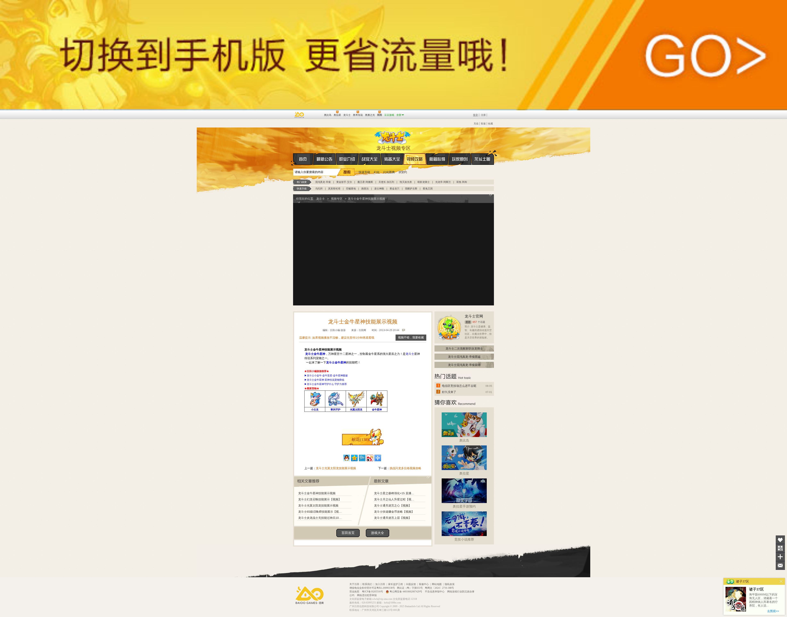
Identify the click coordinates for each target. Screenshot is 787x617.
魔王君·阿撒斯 (365, 182)
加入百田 (380, 584)
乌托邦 (319, 188)
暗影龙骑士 (423, 182)
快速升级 (364, 172)
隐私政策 (450, 584)
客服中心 (424, 584)
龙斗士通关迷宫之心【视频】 (392, 505)
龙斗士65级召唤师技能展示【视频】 (321, 511)
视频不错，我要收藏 (411, 337)
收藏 (490, 123)
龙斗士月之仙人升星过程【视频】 (395, 499)
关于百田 (354, 584)
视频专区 (336, 198)
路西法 (365, 188)
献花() (360, 439)
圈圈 (468, 322)
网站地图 (437, 584)
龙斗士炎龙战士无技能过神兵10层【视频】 (321, 517)
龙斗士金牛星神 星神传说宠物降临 (325, 379)
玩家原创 (460, 159)
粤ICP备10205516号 (373, 591)
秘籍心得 (437, 159)
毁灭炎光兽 (406, 182)
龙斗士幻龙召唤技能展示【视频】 (319, 499)
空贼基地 (351, 188)
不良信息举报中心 (435, 591)
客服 (483, 123)
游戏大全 (377, 533)
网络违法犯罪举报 (367, 595)
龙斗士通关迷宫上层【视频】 (392, 517)
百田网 (315, 114)
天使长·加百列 (386, 182)
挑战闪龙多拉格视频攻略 (405, 468)
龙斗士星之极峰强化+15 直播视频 (395, 493)
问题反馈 (411, 584)
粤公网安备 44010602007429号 (406, 591)
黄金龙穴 (394, 188)
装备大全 (392, 159)
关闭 (781, 581)
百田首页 (348, 533)
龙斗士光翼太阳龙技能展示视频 (336, 468)
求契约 (402, 172)
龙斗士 (393, 136)
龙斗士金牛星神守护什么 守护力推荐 (327, 384)
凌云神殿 (379, 188)
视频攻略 (414, 159)
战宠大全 (369, 159)
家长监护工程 (395, 584)
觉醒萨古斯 (411, 188)
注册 (483, 115)
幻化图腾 (389, 172)
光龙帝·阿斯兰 (443, 182)
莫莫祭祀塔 (334, 188)
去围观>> (773, 611)
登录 (475, 115)
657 (475, 322)
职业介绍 (347, 159)
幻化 (377, 172)
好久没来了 (449, 392)
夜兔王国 (428, 188)
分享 (780, 557)
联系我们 (367, 584)
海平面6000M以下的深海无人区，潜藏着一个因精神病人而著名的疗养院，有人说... (763, 600)
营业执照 (354, 591)
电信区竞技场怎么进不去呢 (459, 385)
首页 (303, 159)
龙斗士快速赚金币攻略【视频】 (394, 511)
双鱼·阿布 (461, 182)
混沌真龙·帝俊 (323, 182)
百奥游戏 (299, 115)
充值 (476, 123)
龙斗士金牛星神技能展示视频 (316, 493)
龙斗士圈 (482, 159)
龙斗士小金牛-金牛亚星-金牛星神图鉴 (327, 375)
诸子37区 (756, 589)
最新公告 (324, 159)
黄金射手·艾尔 (344, 182)
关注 (780, 548)
